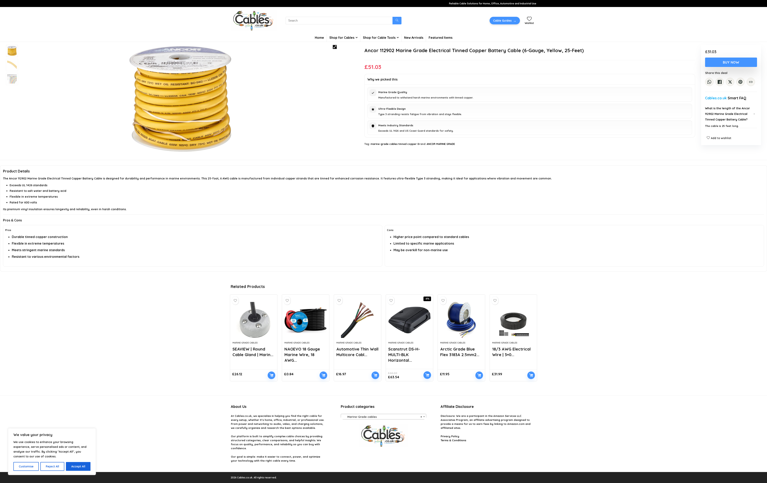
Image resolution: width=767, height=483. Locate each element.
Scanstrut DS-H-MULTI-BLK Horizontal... (404, 355)
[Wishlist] (529, 19)
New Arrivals (413, 38)
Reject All (52, 466)
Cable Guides (504, 21)
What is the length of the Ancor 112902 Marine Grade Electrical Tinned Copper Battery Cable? (727, 114)
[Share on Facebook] (719, 82)
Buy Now (731, 62)
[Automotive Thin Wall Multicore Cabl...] (357, 320)
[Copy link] (751, 82)
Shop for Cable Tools (379, 38)
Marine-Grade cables (245, 342)
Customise (26, 466)
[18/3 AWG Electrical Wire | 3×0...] (513, 320)
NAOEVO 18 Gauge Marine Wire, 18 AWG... (302, 355)
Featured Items (440, 38)
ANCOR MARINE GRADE (441, 143)
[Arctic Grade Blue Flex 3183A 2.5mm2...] (461, 320)
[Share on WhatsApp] (709, 82)
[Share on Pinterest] (740, 82)
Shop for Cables (341, 38)
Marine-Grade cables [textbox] (382, 417)
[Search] (396, 20)
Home (319, 38)
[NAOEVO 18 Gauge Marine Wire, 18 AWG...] (305, 320)
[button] (335, 47)
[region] (52, 451)
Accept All (78, 466)
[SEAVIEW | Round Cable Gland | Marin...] (253, 320)
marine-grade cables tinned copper (394, 143)
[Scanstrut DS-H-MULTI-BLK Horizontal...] (409, 320)
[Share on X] (730, 82)
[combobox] (383, 416)
